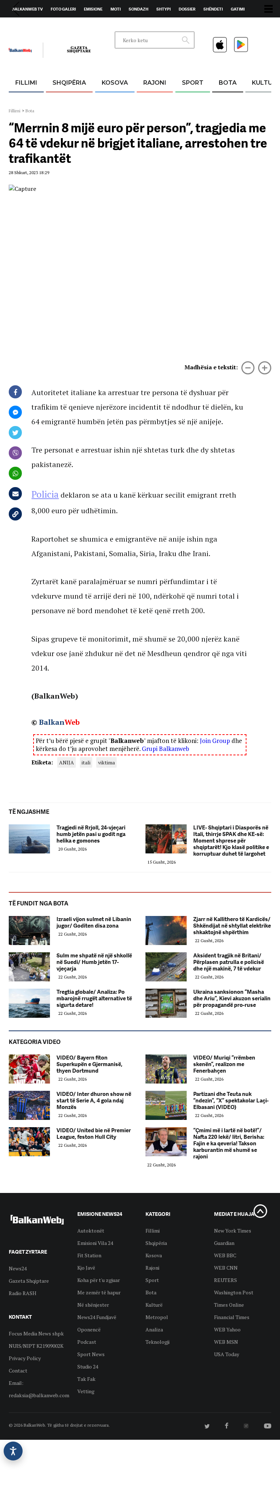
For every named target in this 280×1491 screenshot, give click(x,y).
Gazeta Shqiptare (29, 1280)
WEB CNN (226, 1267)
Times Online (229, 1304)
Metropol (156, 1317)
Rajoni (154, 82)
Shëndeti (213, 9)
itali (86, 762)
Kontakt (76, 25)
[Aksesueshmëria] (13, 1451)
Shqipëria (69, 82)
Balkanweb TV (27, 9)
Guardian (224, 1242)
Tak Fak (86, 1378)
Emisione (93, 9)
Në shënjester (93, 1304)
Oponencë (89, 1329)
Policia (45, 494)
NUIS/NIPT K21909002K (36, 1345)
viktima (106, 762)
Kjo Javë (86, 1267)
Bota (228, 82)
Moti (115, 9)
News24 (51, 25)
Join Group (215, 740)
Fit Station (89, 1255)
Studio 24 (87, 1366)
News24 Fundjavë (96, 1317)
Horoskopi (23, 25)
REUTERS (225, 1280)
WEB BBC (225, 1255)
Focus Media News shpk (36, 1333)
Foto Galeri (63, 9)
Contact (18, 1370)
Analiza (154, 1329)
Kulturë (154, 1304)
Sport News (91, 1354)
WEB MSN (226, 1341)
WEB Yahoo (227, 1329)
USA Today (226, 1354)
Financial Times (231, 1317)
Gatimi (238, 9)
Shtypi (163, 9)
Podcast (86, 1341)
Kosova (115, 82)
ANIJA (66, 762)
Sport (192, 82)
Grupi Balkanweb (165, 748)
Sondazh (138, 9)
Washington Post (233, 1292)
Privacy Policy (25, 1358)
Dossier (187, 9)
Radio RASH (22, 1293)
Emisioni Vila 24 (95, 1242)
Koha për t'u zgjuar (98, 1280)
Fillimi (26, 82)
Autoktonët (90, 1230)
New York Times (232, 1230)
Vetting (85, 1391)
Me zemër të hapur (99, 1292)
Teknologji (157, 1341)
